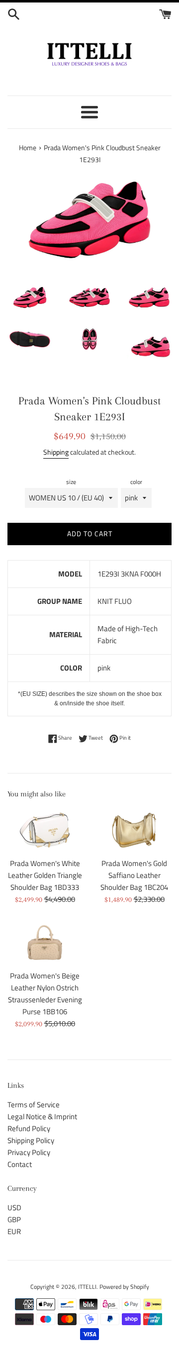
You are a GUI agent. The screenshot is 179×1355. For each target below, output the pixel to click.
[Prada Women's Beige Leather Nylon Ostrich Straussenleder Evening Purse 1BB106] (44, 942)
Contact (19, 1164)
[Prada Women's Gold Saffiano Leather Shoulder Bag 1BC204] (134, 830)
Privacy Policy (28, 1152)
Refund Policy (28, 1128)
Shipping (56, 452)
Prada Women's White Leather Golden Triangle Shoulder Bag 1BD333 (45, 875)
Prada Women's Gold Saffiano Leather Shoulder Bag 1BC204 (134, 875)
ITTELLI (87, 1286)
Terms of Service (33, 1104)
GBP (14, 1219)
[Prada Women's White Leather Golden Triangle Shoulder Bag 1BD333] (44, 830)
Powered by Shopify (124, 1286)
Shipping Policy (30, 1140)
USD (14, 1207)
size (71, 481)
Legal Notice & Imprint (42, 1116)
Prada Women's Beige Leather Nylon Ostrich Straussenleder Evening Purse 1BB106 (45, 993)
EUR (14, 1231)
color (136, 481)
